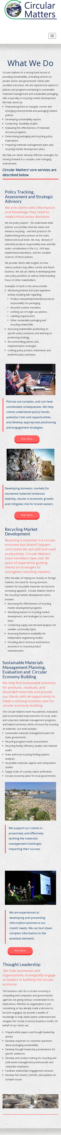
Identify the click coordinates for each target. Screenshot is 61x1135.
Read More (27, 438)
